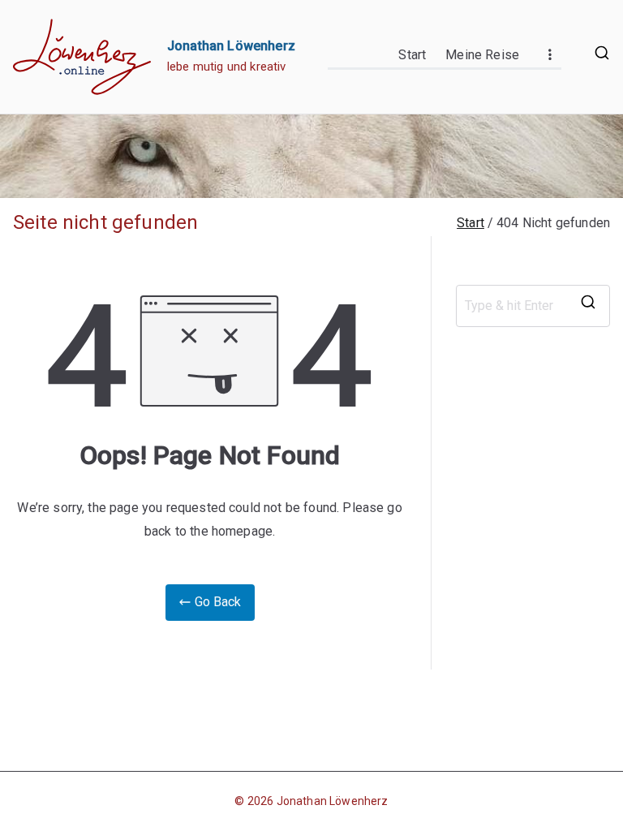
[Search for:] (533, 306)
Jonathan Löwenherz (231, 46)
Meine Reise (482, 54)
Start (412, 54)
